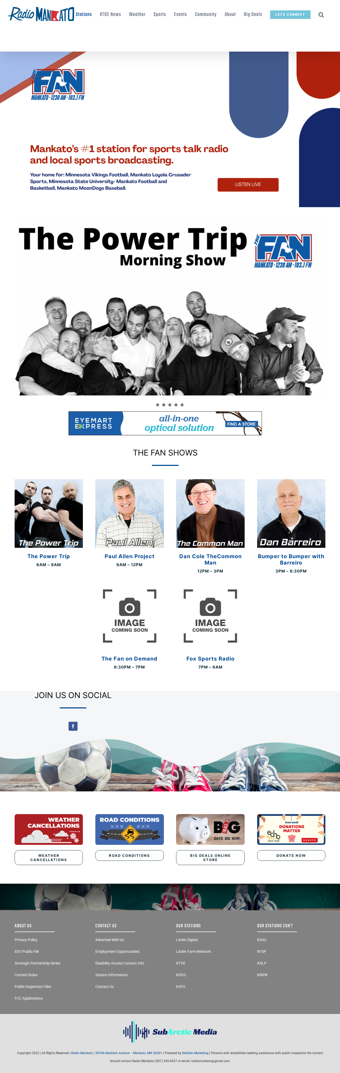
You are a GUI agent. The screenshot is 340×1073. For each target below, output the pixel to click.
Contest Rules (26, 975)
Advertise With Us (109, 940)
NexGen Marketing (195, 1053)
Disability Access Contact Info (119, 963)
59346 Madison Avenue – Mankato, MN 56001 (128, 1053)
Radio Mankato (82, 1053)
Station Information (111, 975)
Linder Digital (187, 940)
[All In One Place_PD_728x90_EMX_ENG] (165, 413)
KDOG (181, 975)
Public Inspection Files (33, 986)
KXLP (261, 963)
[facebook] (73, 726)
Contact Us (104, 986)
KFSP (261, 951)
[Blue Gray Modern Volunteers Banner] (170, 54)
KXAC (262, 940)
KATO (180, 986)
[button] (321, 15)
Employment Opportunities (117, 951)
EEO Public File (27, 951)
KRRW (262, 975)
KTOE (180, 963)
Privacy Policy (26, 940)
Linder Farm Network (193, 951)
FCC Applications (29, 998)
